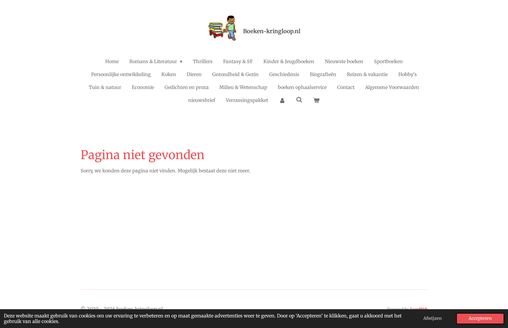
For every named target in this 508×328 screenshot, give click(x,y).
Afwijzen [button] (432, 318)
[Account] (282, 100)
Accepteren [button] (480, 318)
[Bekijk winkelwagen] (316, 100)
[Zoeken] (299, 99)
